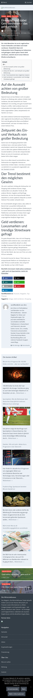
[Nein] (31, 687)
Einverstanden (13, 689)
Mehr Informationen (16, 694)
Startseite (4, 632)
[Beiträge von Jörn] (6, 307)
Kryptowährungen (6, 647)
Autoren (3, 672)
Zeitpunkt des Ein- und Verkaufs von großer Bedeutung (16, 72)
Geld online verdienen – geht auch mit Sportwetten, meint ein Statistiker (16, 271)
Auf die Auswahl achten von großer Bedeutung (14, 68)
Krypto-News (25, 614)
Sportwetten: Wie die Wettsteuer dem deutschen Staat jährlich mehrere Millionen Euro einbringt (15, 401)
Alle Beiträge (16, 345)
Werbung (4, 667)
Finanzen (4, 16)
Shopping (28, 299)
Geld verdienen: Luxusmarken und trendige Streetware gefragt (16, 78)
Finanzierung (5, 652)
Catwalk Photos (5, 35)
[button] (7, 278)
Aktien (3, 642)
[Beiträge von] (2, 31)
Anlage (11, 299)
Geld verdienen (19, 299)
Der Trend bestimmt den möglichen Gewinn (17, 75)
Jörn (5, 31)
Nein (23, 689)
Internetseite (26, 345)
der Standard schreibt (7, 169)
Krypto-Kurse (5, 614)
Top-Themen (15, 16)
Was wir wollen (6, 662)
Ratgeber (9, 16)
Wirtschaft (4, 637)
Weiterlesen (21, 393)
